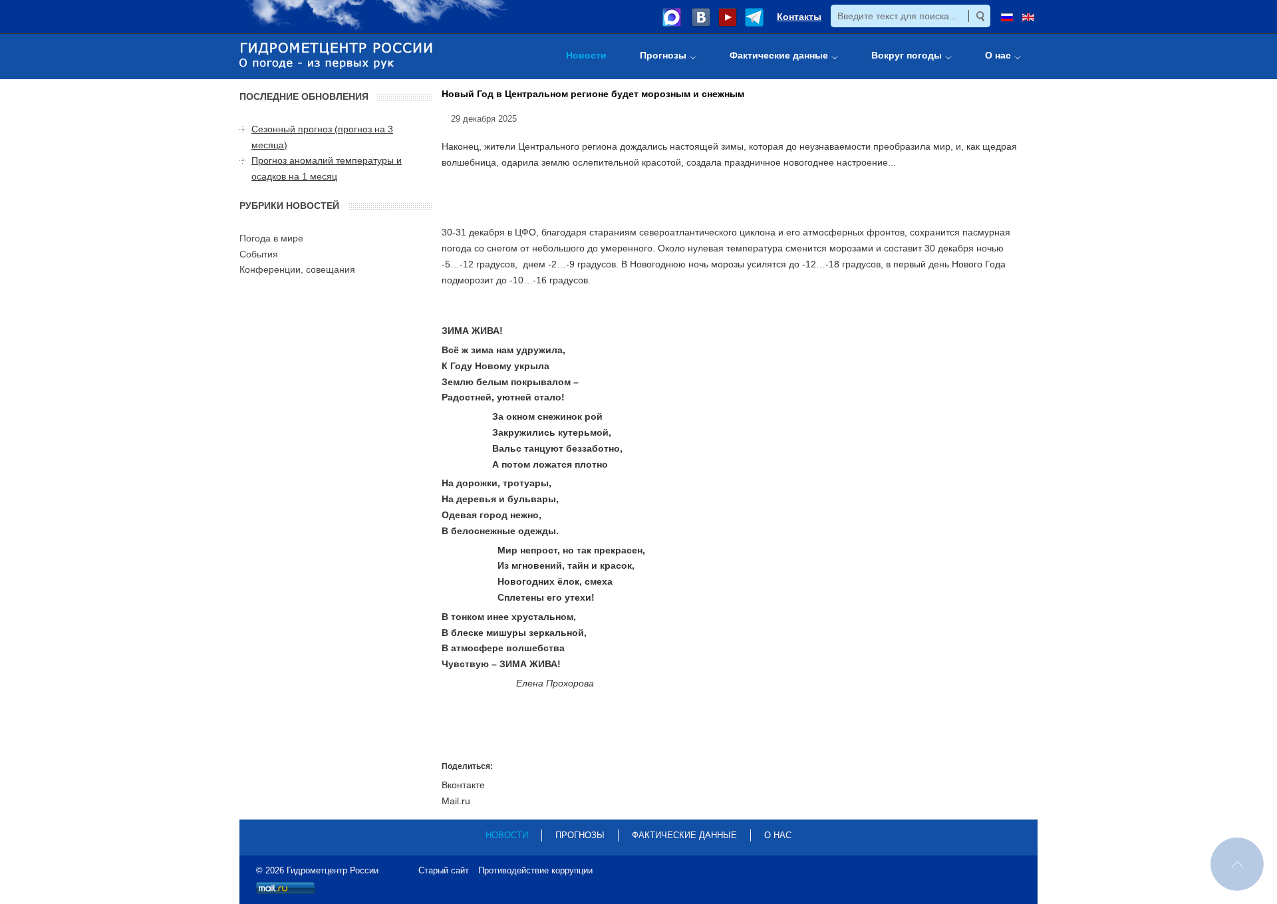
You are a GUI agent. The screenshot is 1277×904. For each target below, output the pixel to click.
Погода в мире (271, 238)
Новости (507, 835)
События (258, 254)
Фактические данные (684, 835)
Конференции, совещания (297, 269)
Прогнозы (580, 835)
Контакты (799, 16)
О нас (777, 835)
